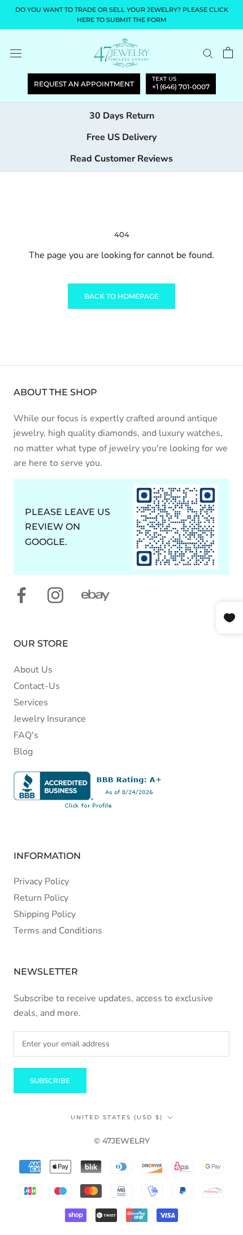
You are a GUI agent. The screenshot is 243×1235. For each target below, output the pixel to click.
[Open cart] (228, 52)
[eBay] (95, 595)
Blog (23, 751)
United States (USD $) (117, 1117)
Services (31, 702)
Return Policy (41, 898)
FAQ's (26, 735)
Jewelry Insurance (50, 719)
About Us (33, 670)
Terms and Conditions (58, 930)
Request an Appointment (84, 84)
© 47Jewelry (122, 1141)
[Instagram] (55, 595)
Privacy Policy (41, 881)
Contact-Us (37, 686)
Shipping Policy (45, 914)
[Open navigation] (15, 53)
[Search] (208, 53)
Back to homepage (121, 296)
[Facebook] (21, 595)
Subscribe (50, 1080)
